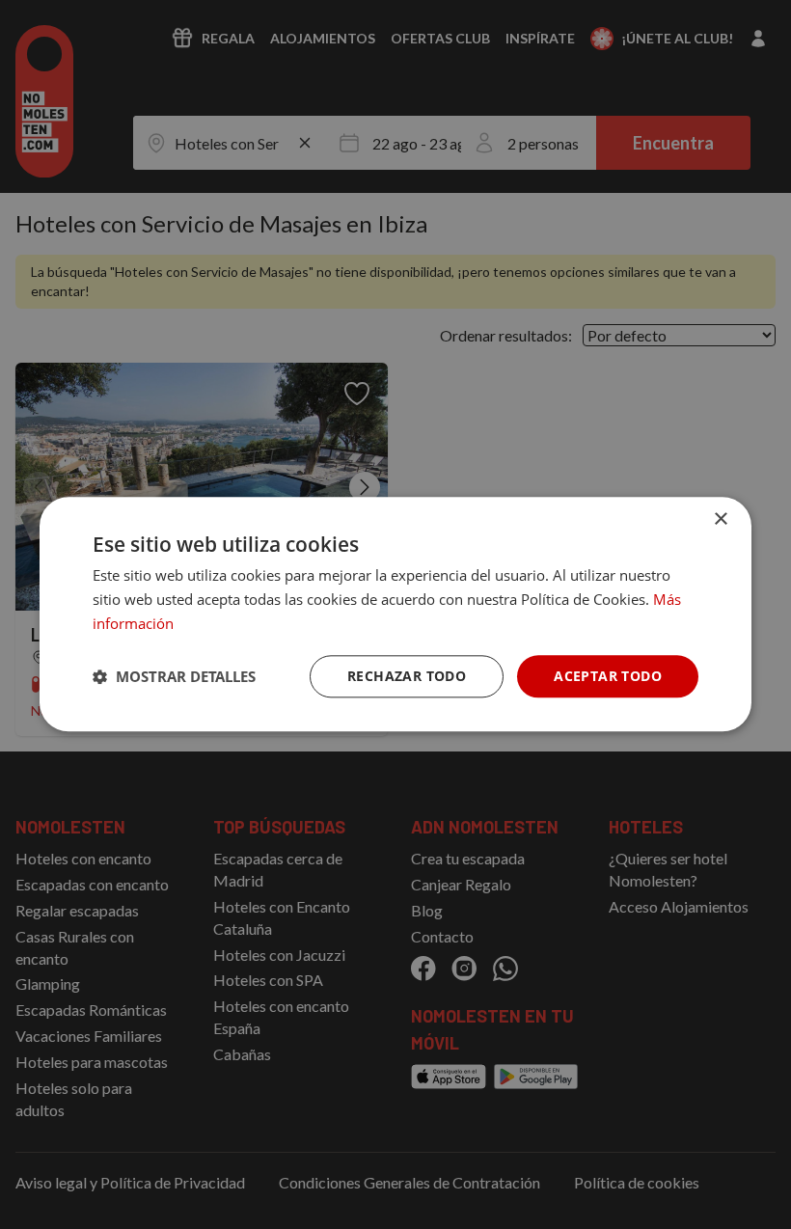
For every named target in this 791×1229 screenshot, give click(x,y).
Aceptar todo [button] (608, 676)
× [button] (720, 519)
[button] (174, 676)
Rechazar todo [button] (406, 676)
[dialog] (395, 614)
